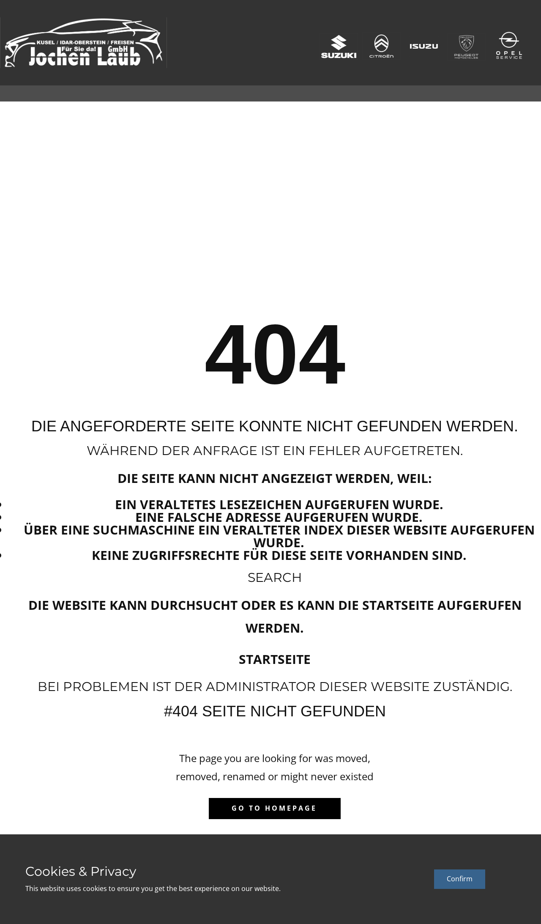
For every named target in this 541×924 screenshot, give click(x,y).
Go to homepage (274, 808)
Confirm (460, 878)
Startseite (275, 659)
